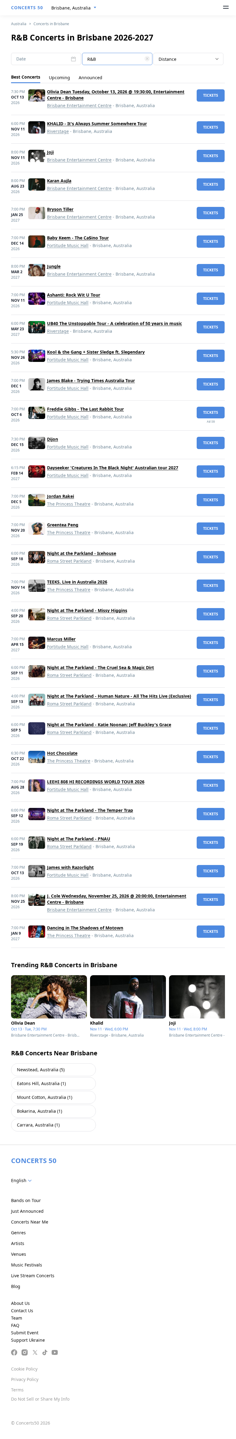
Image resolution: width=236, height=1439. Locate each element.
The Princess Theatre (68, 504)
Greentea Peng (62, 525)
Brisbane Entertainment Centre (79, 105)
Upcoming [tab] (59, 77)
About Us (20, 1303)
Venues (18, 1254)
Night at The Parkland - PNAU (78, 839)
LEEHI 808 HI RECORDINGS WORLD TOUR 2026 (95, 782)
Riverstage (58, 131)
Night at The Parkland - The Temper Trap (90, 810)
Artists (17, 1243)
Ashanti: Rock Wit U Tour (73, 295)
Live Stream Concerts (32, 1275)
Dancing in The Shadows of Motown (85, 928)
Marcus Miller (61, 639)
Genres (18, 1232)
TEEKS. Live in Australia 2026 (77, 582)
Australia (18, 23)
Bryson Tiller (60, 209)
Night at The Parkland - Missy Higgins (87, 610)
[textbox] (117, 59)
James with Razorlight (70, 867)
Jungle (54, 266)
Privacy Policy (24, 1379)
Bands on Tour (26, 1200)
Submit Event (24, 1333)
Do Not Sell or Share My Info (40, 1399)
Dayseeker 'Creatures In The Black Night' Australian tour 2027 (112, 468)
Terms (17, 1390)
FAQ (15, 1325)
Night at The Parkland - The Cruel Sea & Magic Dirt (100, 667)
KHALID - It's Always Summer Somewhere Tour (97, 123)
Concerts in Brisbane (51, 23)
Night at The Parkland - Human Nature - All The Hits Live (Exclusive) (119, 696)
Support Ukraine (28, 1340)
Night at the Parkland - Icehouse (81, 553)
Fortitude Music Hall (67, 245)
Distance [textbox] (167, 59)
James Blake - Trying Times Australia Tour (91, 380)
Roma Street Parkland (69, 561)
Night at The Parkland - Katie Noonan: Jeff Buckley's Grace (109, 724)
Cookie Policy (24, 1369)
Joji (50, 152)
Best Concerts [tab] (25, 77)
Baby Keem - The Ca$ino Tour (78, 238)
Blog (15, 1286)
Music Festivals (26, 1265)
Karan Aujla (59, 181)
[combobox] (73, 8)
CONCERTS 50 (27, 7)
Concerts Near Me (29, 1222)
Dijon (52, 439)
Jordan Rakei (60, 496)
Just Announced (27, 1211)
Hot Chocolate (62, 753)
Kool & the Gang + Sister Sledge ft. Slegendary (96, 352)
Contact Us (22, 1310)
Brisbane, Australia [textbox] (71, 8)
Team (16, 1318)
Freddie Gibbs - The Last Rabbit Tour (85, 409)
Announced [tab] (90, 77)
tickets (210, 95)
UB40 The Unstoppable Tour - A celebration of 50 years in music (114, 323)
